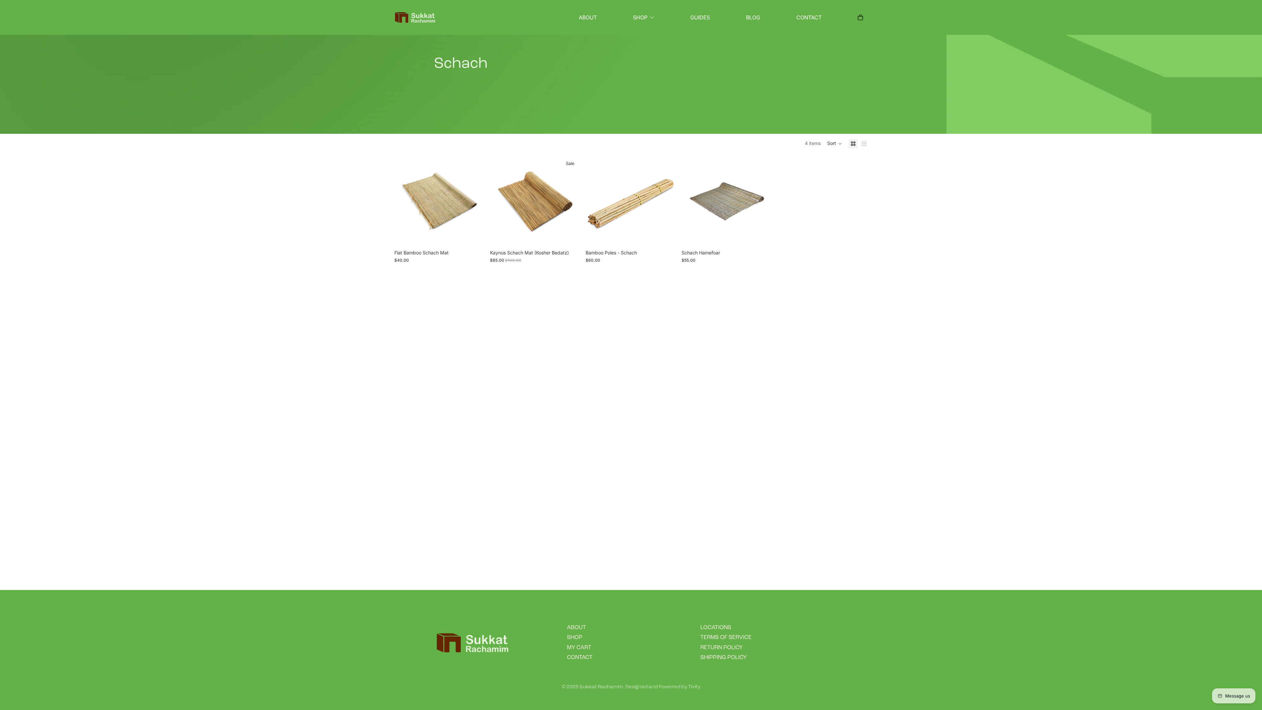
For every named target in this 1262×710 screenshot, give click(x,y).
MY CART (579, 648)
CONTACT (580, 657)
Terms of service (726, 637)
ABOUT (576, 627)
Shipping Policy (723, 657)
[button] (834, 143)
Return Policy (721, 648)
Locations (715, 627)
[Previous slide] (404, 201)
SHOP (574, 637)
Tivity (694, 687)
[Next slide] (475, 201)
